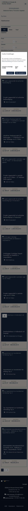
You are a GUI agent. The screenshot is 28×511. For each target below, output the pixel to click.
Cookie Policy (20, 61)
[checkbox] (25, 66)
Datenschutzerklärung (7, 61)
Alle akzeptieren (20, 73)
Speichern (10, 73)
